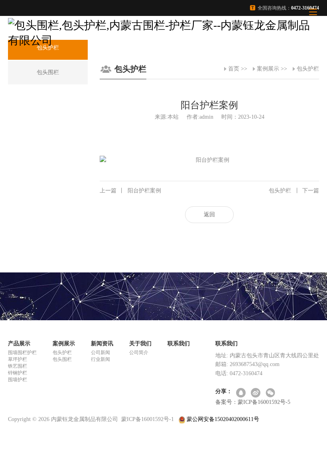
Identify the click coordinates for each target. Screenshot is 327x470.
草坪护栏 (17, 359)
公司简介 (138, 352)
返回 (209, 214)
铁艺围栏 (17, 366)
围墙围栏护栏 (22, 352)
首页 (233, 69)
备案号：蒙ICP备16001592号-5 (252, 402)
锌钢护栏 (17, 373)
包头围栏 (62, 359)
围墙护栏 (17, 379)
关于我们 (140, 344)
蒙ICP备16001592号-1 (147, 419)
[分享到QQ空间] (241, 393)
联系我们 (178, 344)
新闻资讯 (102, 344)
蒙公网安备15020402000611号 (222, 419)
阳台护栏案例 (130, 191)
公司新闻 (100, 352)
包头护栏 (308, 69)
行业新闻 (100, 359)
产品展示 (19, 344)
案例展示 (268, 69)
